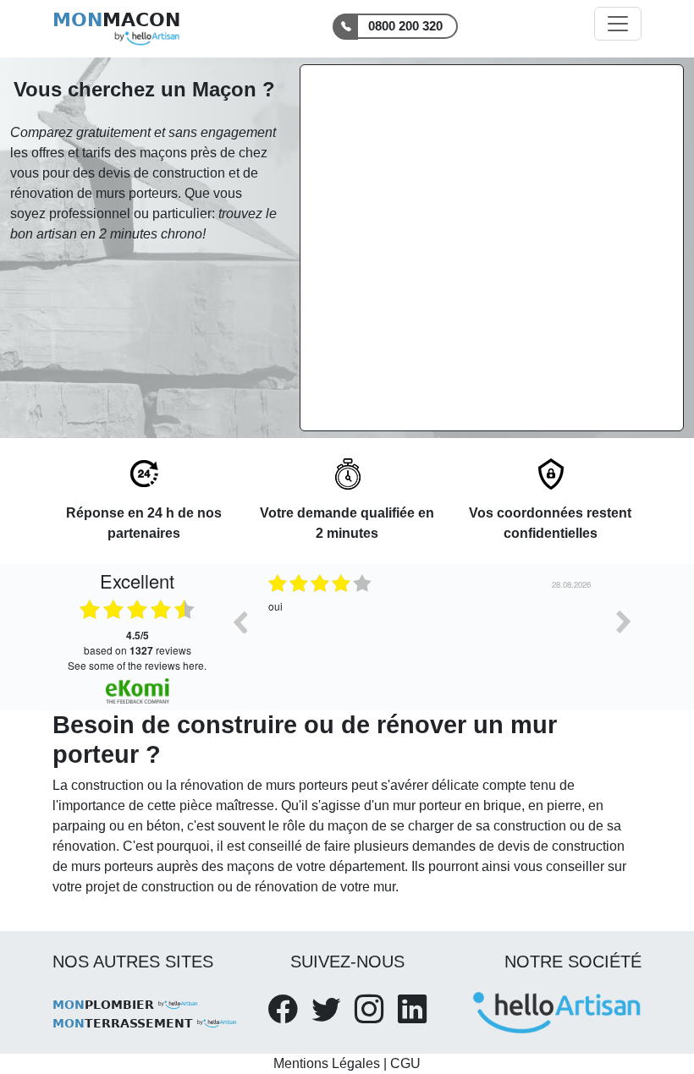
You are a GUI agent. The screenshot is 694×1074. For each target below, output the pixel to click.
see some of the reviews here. (137, 665)
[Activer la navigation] (618, 24)
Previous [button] (239, 621)
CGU (405, 1063)
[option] (354, 634)
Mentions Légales (326, 1063)
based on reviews (137, 642)
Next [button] (623, 621)
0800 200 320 (405, 26)
